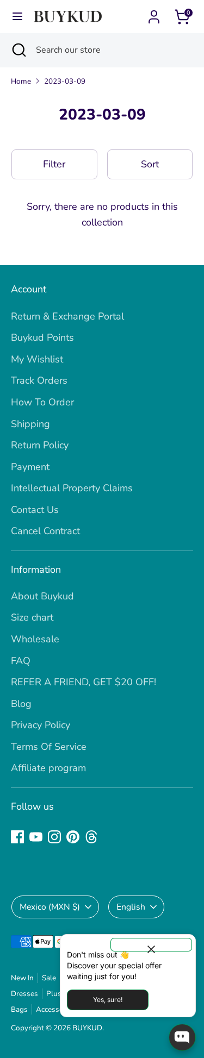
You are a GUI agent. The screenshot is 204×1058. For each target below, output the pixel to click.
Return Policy (40, 445)
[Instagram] (54, 836)
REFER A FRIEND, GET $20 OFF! (83, 681)
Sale (49, 978)
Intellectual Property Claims (72, 487)
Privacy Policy (40, 724)
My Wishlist (37, 359)
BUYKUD (87, 1028)
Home (21, 81)
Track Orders (39, 380)
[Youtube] (35, 836)
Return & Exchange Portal (67, 316)
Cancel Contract (45, 530)
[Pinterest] (72, 836)
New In (22, 978)
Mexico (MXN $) (50, 907)
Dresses (24, 993)
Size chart (32, 617)
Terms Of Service (48, 746)
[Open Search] (18, 50)
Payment (30, 466)
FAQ (20, 660)
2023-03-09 (64, 81)
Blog (21, 703)
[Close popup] (151, 944)
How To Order (42, 402)
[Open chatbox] (182, 1037)
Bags (19, 1009)
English (130, 907)
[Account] (154, 13)
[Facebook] (17, 836)
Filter (54, 164)
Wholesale (35, 639)
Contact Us (35, 509)
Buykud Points (42, 337)
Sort (150, 164)
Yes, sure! (107, 1000)
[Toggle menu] (17, 16)
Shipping (30, 423)
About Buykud (42, 596)
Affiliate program (48, 767)
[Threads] (91, 836)
